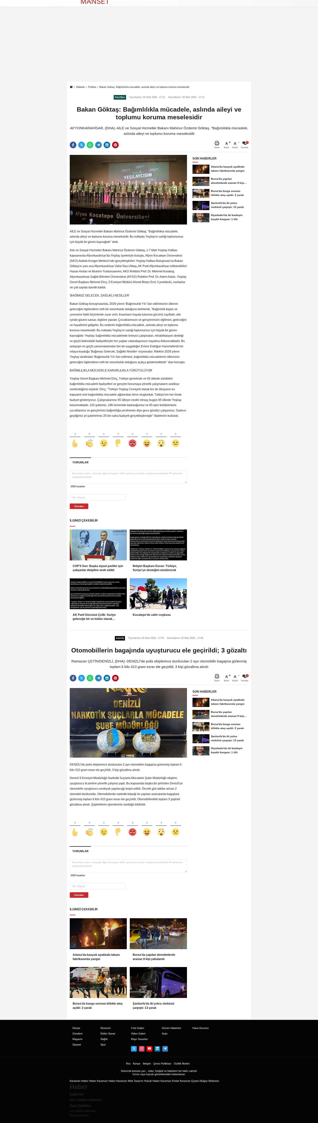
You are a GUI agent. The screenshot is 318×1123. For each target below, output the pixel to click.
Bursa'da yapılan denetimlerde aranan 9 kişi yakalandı (154, 956)
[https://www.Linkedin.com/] (157, 1049)
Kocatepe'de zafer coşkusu (152, 614)
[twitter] (81, 145)
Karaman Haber (79, 1081)
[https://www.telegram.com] (165, 1049)
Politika (92, 87)
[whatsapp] (90, 145)
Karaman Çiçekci (189, 1081)
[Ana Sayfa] (71, 87)
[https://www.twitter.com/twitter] (134, 1049)
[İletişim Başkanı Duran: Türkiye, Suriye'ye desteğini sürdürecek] (158, 544)
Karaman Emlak (169, 1081)
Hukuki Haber (152, 1081)
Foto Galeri (137, 1028)
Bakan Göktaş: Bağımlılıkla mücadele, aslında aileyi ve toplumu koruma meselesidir (144, 87)
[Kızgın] (132, 437)
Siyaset (77, 1044)
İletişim (147, 1063)
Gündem (78, 1033)
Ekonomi (105, 1028)
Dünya (76, 1028)
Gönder (79, 506)
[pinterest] (115, 145)
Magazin (77, 1039)
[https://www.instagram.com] (141, 1049)
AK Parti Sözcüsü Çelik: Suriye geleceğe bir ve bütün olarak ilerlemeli (94, 617)
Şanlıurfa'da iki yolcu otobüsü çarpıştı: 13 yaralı (153, 1005)
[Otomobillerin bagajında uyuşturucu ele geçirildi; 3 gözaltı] (128, 722)
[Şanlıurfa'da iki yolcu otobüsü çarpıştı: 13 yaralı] (158, 982)
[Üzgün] (175, 437)
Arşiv (164, 1033)
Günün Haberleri (171, 1028)
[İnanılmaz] (161, 437)
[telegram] (98, 145)
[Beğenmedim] (118, 437)
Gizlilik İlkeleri (182, 1063)
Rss (128, 1063)
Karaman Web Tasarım (129, 1081)
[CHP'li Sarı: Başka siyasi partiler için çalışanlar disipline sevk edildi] (98, 544)
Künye (136, 1063)
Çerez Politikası (162, 1063)
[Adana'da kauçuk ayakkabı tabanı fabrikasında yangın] (98, 933)
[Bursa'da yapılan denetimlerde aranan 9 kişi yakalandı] (158, 933)
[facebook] (73, 145)
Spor (103, 1044)
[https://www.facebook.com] (149, 1049)
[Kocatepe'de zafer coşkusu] (158, 593)
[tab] (80, 462)
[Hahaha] (147, 437)
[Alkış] (89, 437)
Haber (92, 1081)
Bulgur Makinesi (209, 1081)
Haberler (80, 87)
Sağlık (104, 1039)
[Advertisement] (159, 54)
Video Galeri (138, 1033)
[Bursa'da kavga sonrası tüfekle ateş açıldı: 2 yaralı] (98, 982)
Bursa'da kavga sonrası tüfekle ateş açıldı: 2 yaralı (98, 1005)
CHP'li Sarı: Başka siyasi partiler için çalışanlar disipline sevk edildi (98, 568)
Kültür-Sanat (107, 1033)
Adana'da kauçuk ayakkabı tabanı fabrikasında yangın (96, 956)
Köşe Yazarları (139, 1039)
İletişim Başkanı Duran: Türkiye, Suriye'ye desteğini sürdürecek (155, 568)
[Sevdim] (103, 437)
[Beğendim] (75, 437)
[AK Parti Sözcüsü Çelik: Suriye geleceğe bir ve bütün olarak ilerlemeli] (98, 593)
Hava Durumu (200, 1028)
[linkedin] (107, 145)
